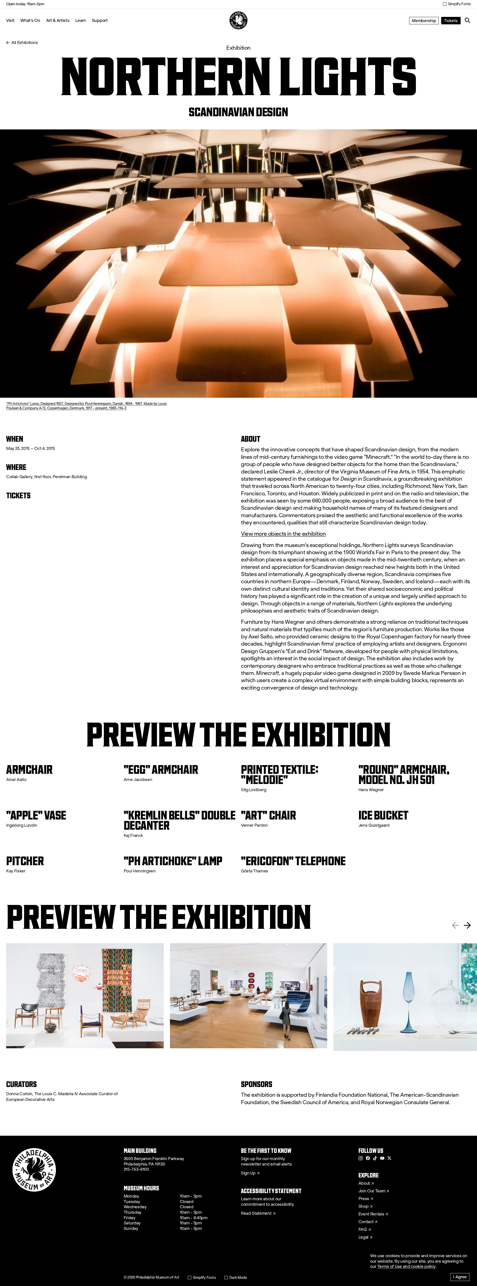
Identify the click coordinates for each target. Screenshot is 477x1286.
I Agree (460, 1276)
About (364, 1183)
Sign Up (248, 1173)
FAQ (362, 1230)
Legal (363, 1237)
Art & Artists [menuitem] (58, 20)
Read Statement (256, 1213)
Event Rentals (371, 1214)
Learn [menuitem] (80, 20)
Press (363, 1199)
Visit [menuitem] (10, 20)
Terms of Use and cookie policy (406, 1266)
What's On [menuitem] (30, 20)
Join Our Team (371, 1191)
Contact (366, 1222)
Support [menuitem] (100, 20)
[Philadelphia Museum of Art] (238, 20)
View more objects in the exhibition (283, 534)
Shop (363, 1206)
